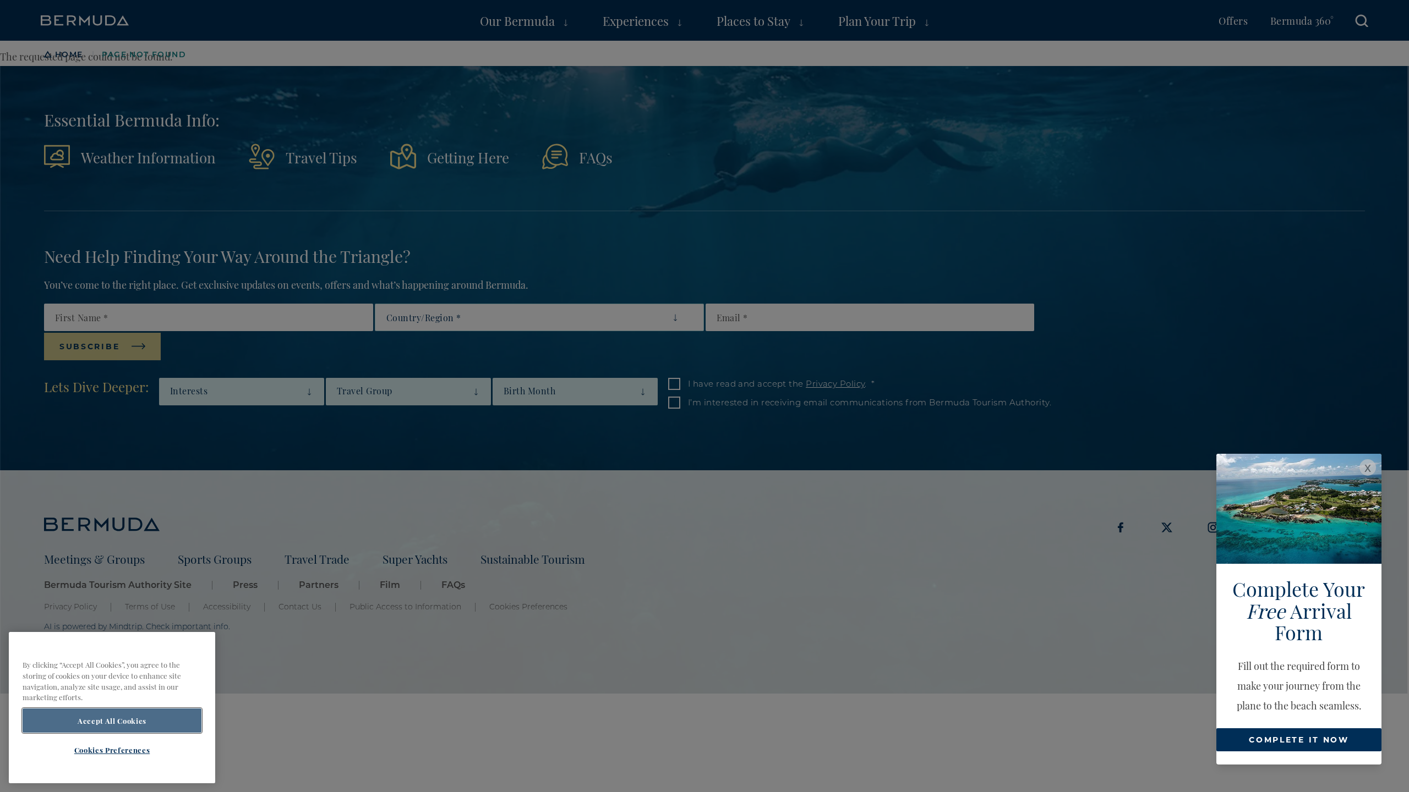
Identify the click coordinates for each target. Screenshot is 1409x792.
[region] (112, 707)
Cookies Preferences (112, 750)
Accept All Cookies (112, 720)
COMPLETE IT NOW (1299, 739)
